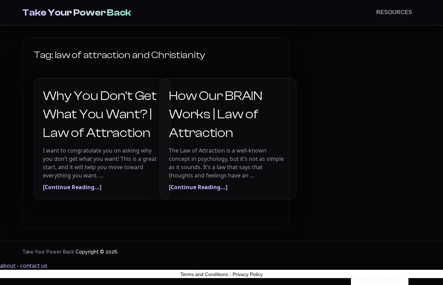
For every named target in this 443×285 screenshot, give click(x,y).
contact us (33, 265)
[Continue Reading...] (72, 187)
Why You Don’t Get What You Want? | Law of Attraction (100, 114)
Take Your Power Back (76, 12)
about (8, 265)
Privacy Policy (248, 274)
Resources (394, 12)
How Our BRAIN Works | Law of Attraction (215, 114)
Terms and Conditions (204, 274)
